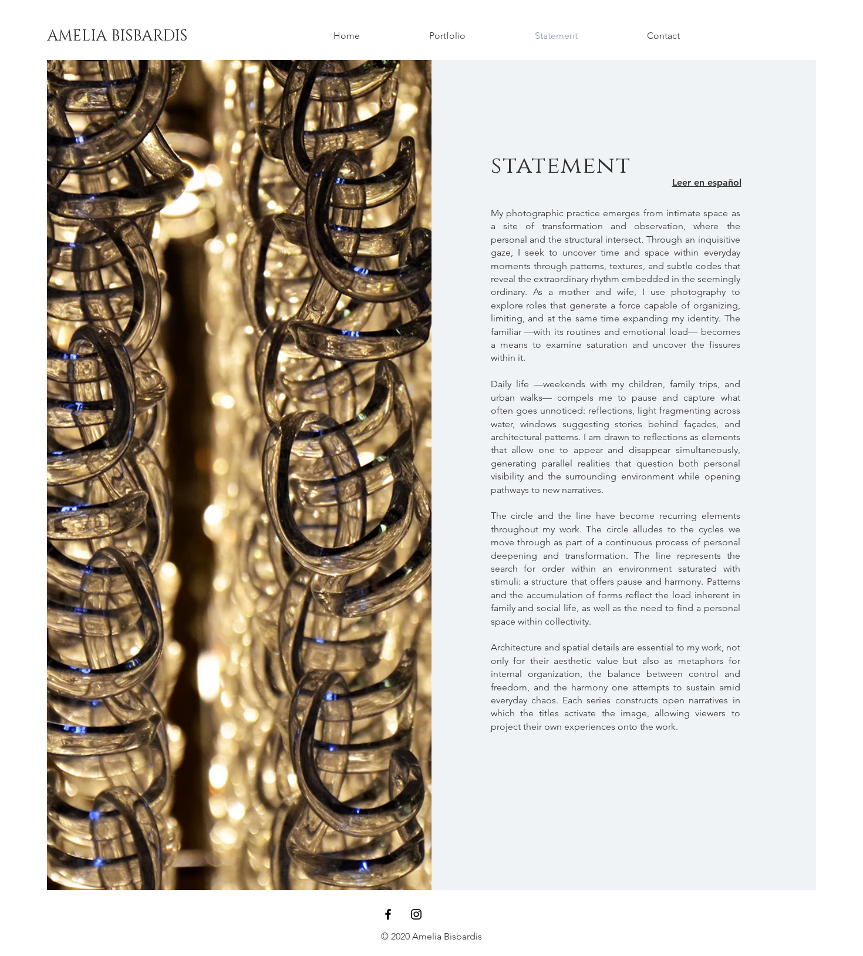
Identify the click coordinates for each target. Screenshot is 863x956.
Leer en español (706, 182)
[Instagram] (416, 914)
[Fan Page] (388, 914)
